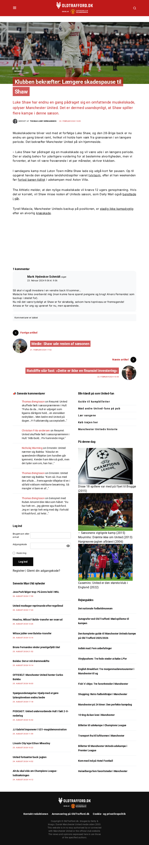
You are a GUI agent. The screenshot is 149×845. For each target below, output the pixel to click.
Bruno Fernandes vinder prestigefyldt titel (36, 647)
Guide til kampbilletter (94, 401)
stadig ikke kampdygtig (116, 209)
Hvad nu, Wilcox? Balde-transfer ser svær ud (38, 619)
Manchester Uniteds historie (98, 429)
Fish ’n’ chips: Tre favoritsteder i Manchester (103, 683)
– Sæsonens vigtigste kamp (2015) (101, 533)
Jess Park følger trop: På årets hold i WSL (36, 591)
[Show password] (68, 546)
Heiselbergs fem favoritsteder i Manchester (102, 771)
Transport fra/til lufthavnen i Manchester (101, 735)
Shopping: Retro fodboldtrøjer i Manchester (102, 694)
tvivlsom (94, 175)
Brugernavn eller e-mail (21, 535)
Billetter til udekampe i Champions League (102, 725)
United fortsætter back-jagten (30, 757)
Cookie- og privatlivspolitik (109, 813)
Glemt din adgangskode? (43, 570)
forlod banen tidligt (31, 179)
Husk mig (21, 553)
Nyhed (18, 71)
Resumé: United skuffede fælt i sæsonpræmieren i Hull (45, 434)
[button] (15, 8)
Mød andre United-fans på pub (99, 408)
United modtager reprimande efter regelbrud (38, 605)
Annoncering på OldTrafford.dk (70, 813)
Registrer (19, 570)
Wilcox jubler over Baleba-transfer (32, 633)
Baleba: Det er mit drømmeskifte (31, 661)
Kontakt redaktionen (35, 813)
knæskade (43, 213)
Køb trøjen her (88, 422)
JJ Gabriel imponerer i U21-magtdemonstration (40, 729)
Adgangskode (20, 544)
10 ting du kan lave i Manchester (96, 714)
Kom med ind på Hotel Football (95, 760)
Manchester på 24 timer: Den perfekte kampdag (105, 704)
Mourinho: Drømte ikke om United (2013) (105, 537)
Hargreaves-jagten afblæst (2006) (100, 541)
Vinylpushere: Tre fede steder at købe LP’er (102, 658)
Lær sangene (87, 415)
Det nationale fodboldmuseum (95, 608)
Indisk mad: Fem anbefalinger (95, 648)
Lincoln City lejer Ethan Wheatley (31, 743)
